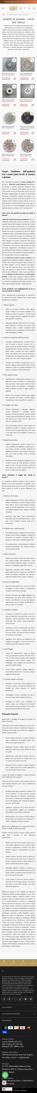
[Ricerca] (29, 8)
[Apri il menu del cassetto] (3, 8)
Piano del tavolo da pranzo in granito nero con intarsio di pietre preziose (27, 128)
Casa (3, 14)
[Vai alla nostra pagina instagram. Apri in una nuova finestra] (9, 999)
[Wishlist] (25, 8)
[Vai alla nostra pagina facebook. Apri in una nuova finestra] (4, 999)
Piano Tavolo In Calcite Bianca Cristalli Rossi (8, 74)
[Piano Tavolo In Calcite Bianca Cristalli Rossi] (9, 64)
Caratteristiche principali (11, 1014)
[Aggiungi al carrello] (15, 79)
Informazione (7, 1020)
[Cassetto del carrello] (34, 8)
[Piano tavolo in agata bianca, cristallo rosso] (27, 145)
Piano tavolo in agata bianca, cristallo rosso (26, 155)
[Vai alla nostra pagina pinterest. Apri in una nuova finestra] (31, 999)
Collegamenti (7, 1007)
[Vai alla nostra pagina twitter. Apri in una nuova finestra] (15, 999)
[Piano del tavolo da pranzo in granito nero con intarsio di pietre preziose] (27, 117)
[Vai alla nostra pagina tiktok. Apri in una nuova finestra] (20, 999)
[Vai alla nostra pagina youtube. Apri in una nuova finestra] (25, 999)
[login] (21, 8)
